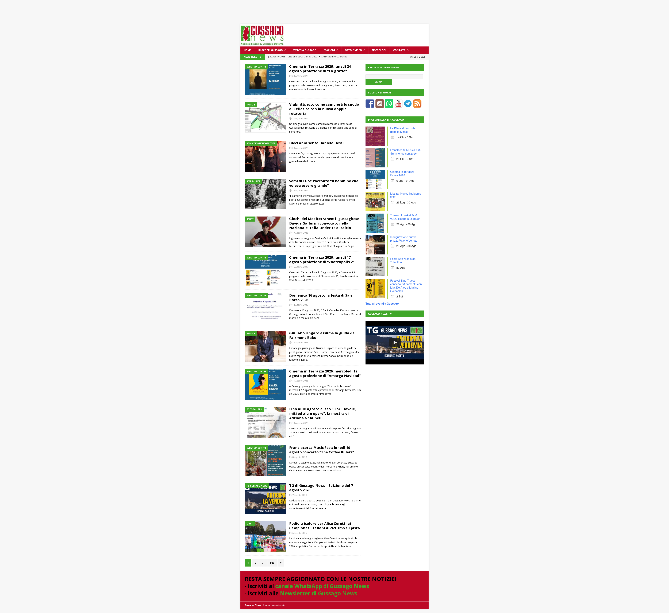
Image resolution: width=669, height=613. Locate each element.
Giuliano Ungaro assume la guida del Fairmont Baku (322, 335)
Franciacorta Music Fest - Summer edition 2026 (405, 151)
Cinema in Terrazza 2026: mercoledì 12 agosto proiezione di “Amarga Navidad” (325, 373)
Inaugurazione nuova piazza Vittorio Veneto (403, 238)
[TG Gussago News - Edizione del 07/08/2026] (395, 342)
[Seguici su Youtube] (398, 105)
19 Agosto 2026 (300, 190)
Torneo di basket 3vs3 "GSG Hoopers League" (405, 217)
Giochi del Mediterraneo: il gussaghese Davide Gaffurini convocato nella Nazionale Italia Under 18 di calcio (324, 223)
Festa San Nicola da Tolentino (403, 260)
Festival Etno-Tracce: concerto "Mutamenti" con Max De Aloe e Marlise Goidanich (406, 285)
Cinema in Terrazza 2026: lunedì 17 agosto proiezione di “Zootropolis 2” (321, 259)
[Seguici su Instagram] (379, 105)
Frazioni (329, 50)
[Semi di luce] (265, 194)
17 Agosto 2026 (300, 232)
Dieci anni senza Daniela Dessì (316, 143)
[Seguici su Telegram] (408, 105)
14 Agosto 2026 (300, 304)
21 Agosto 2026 (300, 118)
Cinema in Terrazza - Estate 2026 (403, 173)
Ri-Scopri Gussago (270, 50)
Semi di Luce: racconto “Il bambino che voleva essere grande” (323, 183)
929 (272, 562)
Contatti (399, 50)
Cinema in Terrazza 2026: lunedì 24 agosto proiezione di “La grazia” (320, 68)
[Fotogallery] (265, 422)
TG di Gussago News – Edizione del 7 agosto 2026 (321, 487)
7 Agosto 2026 (299, 495)
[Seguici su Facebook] (370, 105)
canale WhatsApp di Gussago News (322, 586)
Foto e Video (353, 50)
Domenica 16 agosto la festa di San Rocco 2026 (320, 297)
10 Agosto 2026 (300, 423)
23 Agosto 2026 (300, 75)
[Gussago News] (262, 44)
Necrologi (379, 50)
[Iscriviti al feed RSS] (417, 105)
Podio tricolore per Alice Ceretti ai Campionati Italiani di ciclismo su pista (324, 525)
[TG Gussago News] (265, 498)
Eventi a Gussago (304, 50)
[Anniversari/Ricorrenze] (265, 156)
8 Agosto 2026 (299, 457)
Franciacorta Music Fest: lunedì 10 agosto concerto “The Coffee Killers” (321, 449)
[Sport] (265, 232)
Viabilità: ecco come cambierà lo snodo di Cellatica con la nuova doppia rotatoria (324, 109)
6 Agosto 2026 (299, 533)
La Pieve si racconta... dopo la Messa (403, 130)
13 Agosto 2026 (300, 342)
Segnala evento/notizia (274, 605)
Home (247, 50)
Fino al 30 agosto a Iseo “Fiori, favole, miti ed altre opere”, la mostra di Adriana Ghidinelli (322, 413)
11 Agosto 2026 (300, 380)
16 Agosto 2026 (300, 266)
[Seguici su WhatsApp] (389, 105)
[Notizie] (265, 117)
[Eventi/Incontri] (265, 79)
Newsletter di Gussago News (318, 593)
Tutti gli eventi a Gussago (382, 303)
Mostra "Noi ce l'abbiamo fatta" (405, 195)
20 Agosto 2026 (300, 148)
